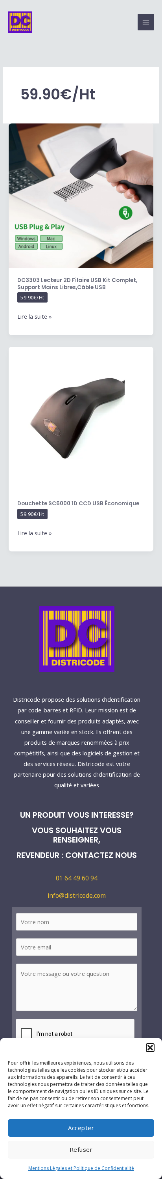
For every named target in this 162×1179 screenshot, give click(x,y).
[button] (150, 1048)
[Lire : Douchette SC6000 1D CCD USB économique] (81, 418)
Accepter (81, 1128)
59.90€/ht (32, 297)
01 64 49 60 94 (77, 878)
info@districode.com (77, 895)
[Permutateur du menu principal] (146, 22)
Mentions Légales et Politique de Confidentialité (81, 1168)
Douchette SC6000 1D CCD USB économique (78, 503)
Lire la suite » (34, 315)
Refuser (81, 1149)
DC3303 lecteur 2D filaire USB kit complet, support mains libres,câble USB (77, 284)
